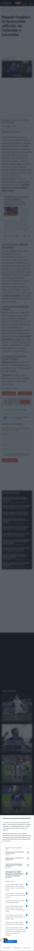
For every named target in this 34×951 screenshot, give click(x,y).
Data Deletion (7, 947)
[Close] (30, 818)
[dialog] (17, 883)
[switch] (27, 852)
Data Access (17, 947)
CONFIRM (10, 941)
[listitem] (17, 848)
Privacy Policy (27, 947)
